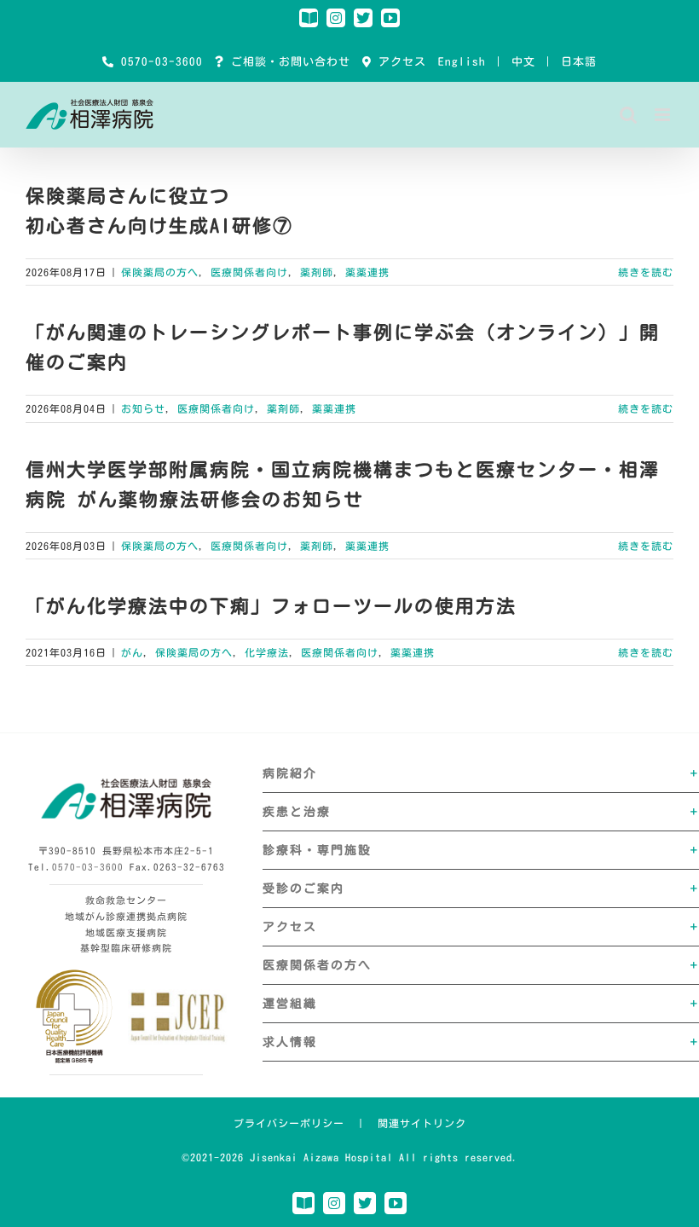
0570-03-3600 (158, 61)
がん (132, 652)
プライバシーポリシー (289, 1123)
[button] (481, 773)
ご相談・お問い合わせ (287, 61)
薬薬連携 (367, 272)
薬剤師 (316, 272)
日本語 (579, 61)
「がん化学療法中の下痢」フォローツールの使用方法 (271, 606)
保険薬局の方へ (160, 272)
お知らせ (143, 408)
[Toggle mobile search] (629, 115)
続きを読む (645, 272)
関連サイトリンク (422, 1123)
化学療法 (267, 652)
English (462, 61)
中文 (523, 61)
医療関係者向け (249, 272)
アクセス (399, 61)
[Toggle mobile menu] (664, 115)
